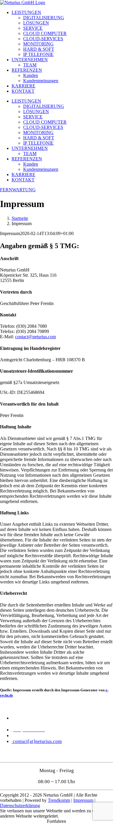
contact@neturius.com (35, 336)
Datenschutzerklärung (20, 805)
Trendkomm (59, 800)
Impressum (83, 800)
